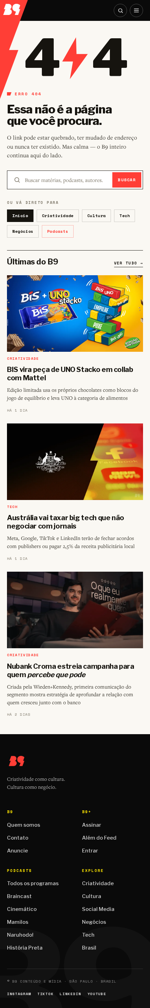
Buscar (127, 180)
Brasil (89, 948)
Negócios (22, 231)
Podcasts (57, 231)
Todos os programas (33, 883)
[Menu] (136, 10)
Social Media (98, 909)
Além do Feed (99, 838)
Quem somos (23, 825)
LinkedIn (70, 994)
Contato (17, 838)
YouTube (97, 994)
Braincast (19, 896)
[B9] (14, 7)
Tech (124, 216)
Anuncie (17, 851)
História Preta (25, 948)
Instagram (19, 994)
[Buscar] (120, 10)
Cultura (96, 216)
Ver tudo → (128, 263)
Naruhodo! (20, 935)
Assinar (91, 825)
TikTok (45, 994)
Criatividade (58, 216)
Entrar (90, 851)
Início (20, 216)
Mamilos (17, 922)
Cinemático (22, 909)
